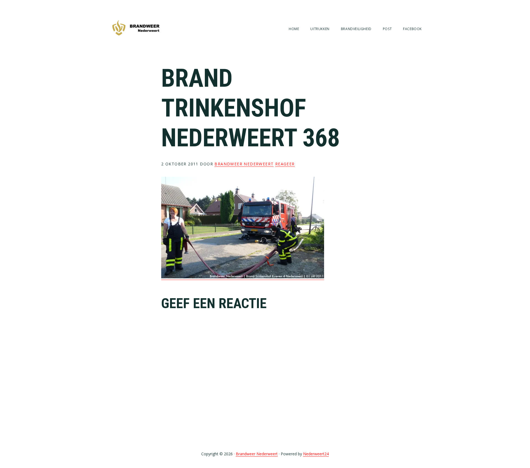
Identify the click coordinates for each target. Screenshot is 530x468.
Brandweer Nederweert (135, 28)
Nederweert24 (316, 453)
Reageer (285, 163)
